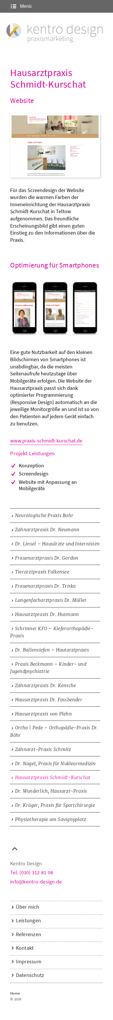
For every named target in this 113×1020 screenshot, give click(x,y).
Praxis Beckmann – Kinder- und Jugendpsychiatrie (48, 667)
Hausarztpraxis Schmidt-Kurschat (52, 777)
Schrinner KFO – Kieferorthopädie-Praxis (52, 632)
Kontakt (25, 948)
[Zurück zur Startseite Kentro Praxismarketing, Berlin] (54, 33)
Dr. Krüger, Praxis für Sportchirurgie (55, 805)
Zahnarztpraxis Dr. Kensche (45, 685)
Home (15, 993)
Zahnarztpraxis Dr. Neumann (47, 529)
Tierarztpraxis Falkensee (42, 572)
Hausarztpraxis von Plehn (43, 714)
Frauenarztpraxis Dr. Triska (45, 586)
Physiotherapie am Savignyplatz (50, 819)
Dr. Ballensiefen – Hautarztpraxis (52, 650)
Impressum (28, 961)
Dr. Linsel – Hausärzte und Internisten (57, 544)
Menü (25, 6)
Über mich (27, 907)
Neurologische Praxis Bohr (44, 515)
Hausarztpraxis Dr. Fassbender (48, 699)
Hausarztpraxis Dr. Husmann (47, 614)
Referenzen (28, 934)
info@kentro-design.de (36, 882)
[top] (14, 850)
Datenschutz (30, 975)
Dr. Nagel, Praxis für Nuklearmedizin (55, 763)
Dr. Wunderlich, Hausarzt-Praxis (51, 791)
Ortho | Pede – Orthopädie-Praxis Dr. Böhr (54, 731)
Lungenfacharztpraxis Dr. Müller (51, 600)
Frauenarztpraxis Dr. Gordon (46, 558)
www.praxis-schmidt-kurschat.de (46, 441)
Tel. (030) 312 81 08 (31, 873)
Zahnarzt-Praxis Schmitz (43, 749)
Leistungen (28, 920)
